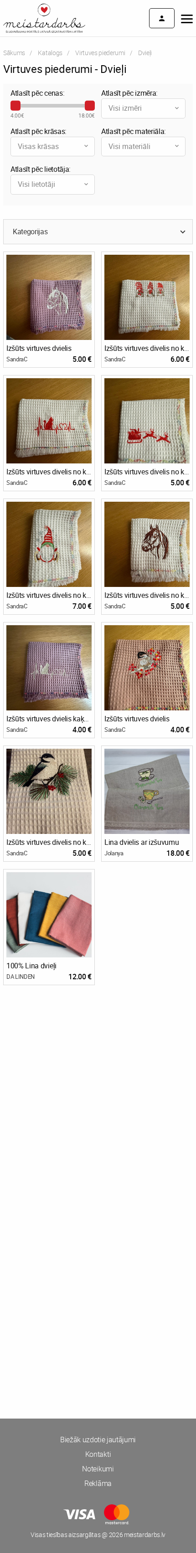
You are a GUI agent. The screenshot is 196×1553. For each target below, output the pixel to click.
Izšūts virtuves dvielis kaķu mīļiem (49, 719)
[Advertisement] (98, 1102)
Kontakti (98, 1454)
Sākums (14, 52)
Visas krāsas (38, 146)
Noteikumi (97, 1469)
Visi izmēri (125, 108)
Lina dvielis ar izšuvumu (141, 842)
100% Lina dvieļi (31, 966)
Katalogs (50, 52)
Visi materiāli (129, 146)
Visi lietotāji (36, 184)
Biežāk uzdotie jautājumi (98, 1440)
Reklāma (98, 1483)
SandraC (16, 359)
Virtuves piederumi (100, 52)
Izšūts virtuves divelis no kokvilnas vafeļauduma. (147, 348)
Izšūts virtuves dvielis (39, 348)
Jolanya (114, 853)
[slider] (15, 106)
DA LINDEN (20, 976)
